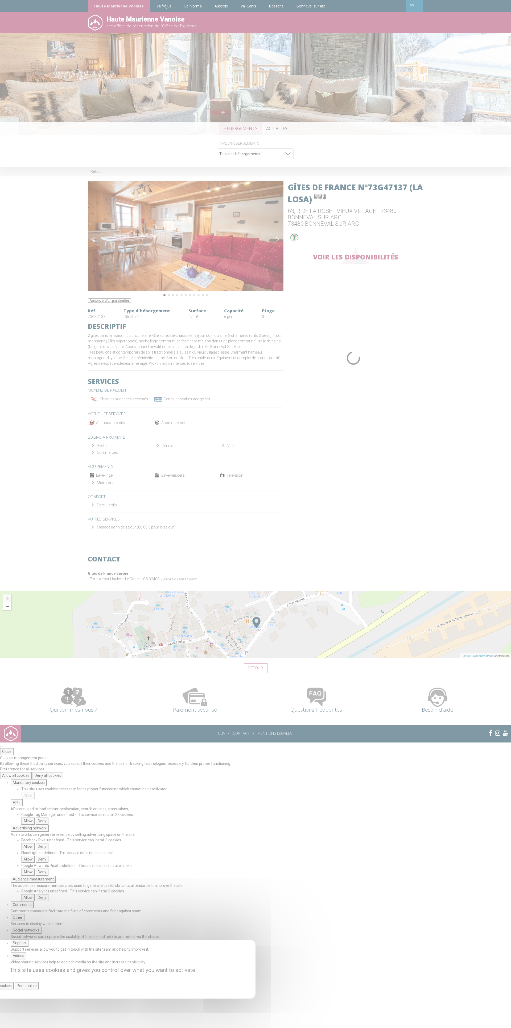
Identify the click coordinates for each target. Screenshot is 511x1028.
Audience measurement (33, 879)
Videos (18, 956)
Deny (42, 821)
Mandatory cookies (29, 783)
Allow (28, 795)
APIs (16, 802)
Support (19, 943)
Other (17, 917)
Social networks (26, 930)
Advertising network (30, 828)
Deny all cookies (48, 775)
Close (6, 751)
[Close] (2, 746)
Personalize (27, 986)
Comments (22, 905)
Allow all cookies (16, 775)
